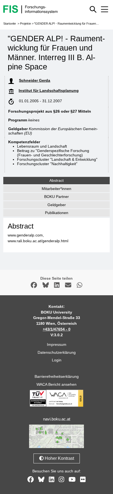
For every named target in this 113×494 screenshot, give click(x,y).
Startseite (9, 23)
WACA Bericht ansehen (56, 384)
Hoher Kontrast (59, 458)
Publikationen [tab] (56, 213)
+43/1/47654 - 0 (56, 329)
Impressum (56, 344)
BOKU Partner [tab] (56, 196)
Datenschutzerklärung (57, 352)
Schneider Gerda (34, 80)
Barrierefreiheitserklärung (57, 376)
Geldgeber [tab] (56, 205)
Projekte (25, 23)
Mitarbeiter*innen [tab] (56, 188)
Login (56, 360)
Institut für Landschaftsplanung (49, 90)
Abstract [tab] (56, 180)
